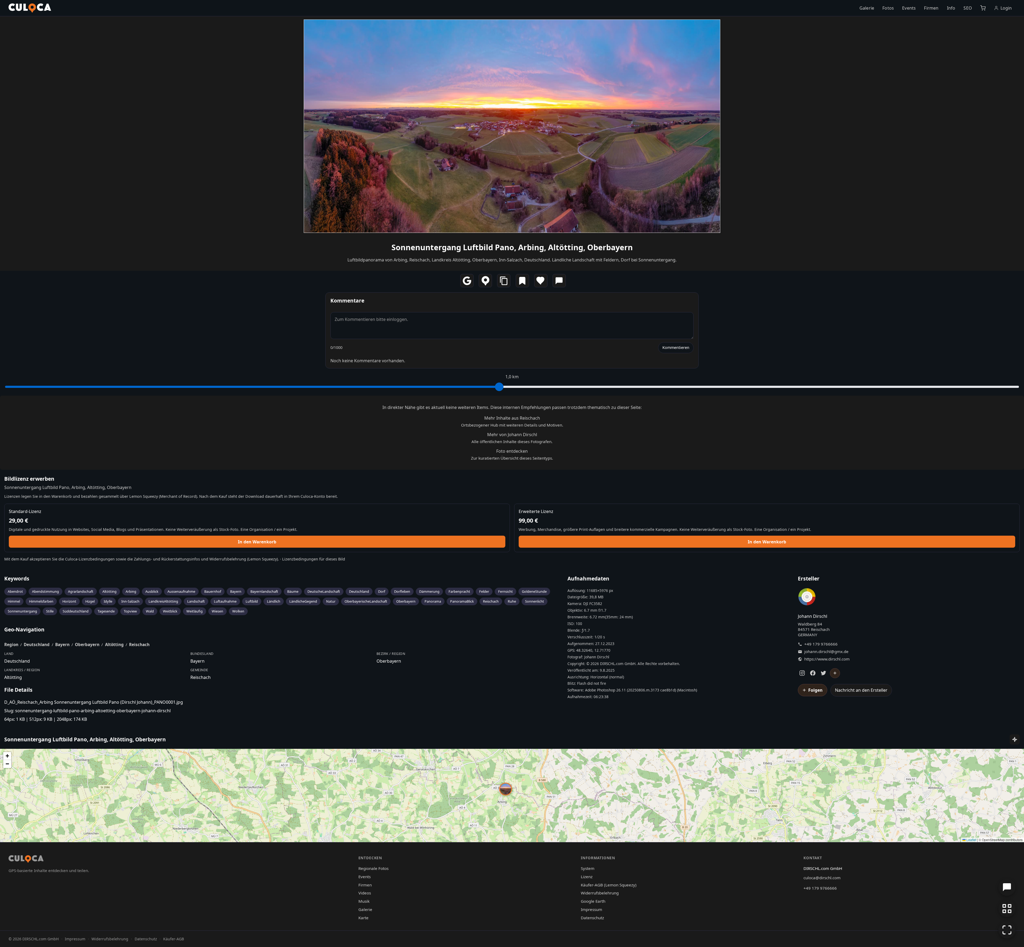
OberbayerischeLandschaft (366, 601)
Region (11, 644)
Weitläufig (194, 611)
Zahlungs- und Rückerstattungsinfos (167, 559)
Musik (364, 901)
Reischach (491, 601)
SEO (967, 8)
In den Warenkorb (257, 542)
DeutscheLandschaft (323, 591)
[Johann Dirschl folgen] (835, 673)
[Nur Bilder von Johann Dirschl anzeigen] (807, 598)
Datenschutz (592, 917)
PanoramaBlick (462, 601)
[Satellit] (1015, 739)
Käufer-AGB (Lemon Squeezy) (609, 885)
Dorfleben (402, 591)
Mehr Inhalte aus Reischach (512, 418)
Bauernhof (212, 591)
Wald (150, 611)
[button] (505, 789)
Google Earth (593, 901)
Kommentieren (675, 347)
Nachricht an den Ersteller (861, 690)
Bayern (235, 591)
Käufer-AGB (173, 938)
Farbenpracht (459, 591)
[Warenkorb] (983, 8)
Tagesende (106, 611)
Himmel (14, 601)
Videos (364, 893)
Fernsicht (505, 591)
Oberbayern (405, 601)
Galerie (866, 8)
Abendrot (15, 591)
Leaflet (971, 839)
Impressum (591, 909)
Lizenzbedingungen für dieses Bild (313, 559)
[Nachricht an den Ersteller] (559, 280)
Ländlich (273, 601)
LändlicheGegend (303, 601)
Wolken (238, 611)
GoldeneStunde (534, 591)
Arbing (131, 591)
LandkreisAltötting (163, 601)
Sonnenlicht (534, 601)
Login (1006, 8)
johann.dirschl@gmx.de (826, 651)
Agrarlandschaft (80, 591)
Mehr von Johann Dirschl (512, 434)
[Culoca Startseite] (30, 8)
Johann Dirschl (812, 616)
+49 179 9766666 (821, 644)
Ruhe (512, 601)
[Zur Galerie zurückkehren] (1006, 908)
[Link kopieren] (503, 280)
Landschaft (196, 601)
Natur (330, 601)
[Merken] (522, 280)
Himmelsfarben (41, 601)
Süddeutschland (76, 611)
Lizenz (587, 876)
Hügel (90, 601)
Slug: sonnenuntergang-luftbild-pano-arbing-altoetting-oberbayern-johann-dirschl (87, 711)
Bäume (292, 591)
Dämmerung (429, 591)
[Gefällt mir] (540, 280)
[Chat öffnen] (1006, 887)
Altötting (109, 591)
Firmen (931, 8)
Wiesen (217, 611)
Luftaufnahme (225, 601)
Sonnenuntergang (22, 611)
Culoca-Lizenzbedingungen (90, 559)
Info (951, 8)
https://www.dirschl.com (827, 659)
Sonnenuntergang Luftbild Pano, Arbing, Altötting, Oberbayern (512, 247)
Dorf (381, 591)
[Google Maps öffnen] (467, 280)
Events (909, 8)
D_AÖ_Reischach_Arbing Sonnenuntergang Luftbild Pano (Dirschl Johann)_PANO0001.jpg (93, 702)
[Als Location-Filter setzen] (485, 280)
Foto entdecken (512, 451)
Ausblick (151, 591)
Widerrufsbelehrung (227, 559)
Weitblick (170, 611)
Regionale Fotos (373, 868)
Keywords (16, 578)
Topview (130, 611)
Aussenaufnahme (181, 591)
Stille (50, 611)
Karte (363, 917)
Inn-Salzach (130, 601)
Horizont (69, 601)
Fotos (888, 8)
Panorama (433, 601)
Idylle (108, 601)
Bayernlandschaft (264, 591)
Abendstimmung (45, 591)
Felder (484, 591)
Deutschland (359, 591)
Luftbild (252, 601)
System (587, 868)
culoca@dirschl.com (822, 877)
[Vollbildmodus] (1006, 929)
